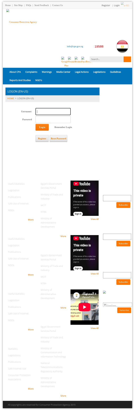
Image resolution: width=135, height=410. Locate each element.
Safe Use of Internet (18, 203)
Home (8, 5)
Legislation (13, 190)
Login (117, 5)
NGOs (11, 210)
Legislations (14, 355)
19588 (99, 46)
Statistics (12, 348)
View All (95, 219)
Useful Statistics (16, 183)
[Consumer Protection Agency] (21, 21)
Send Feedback (41, 5)
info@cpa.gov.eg (75, 46)
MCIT (43, 205)
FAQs (28, 5)
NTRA (43, 211)
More (31, 219)
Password (27, 119)
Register (106, 5)
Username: (26, 111)
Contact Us (57, 5)
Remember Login (63, 127)
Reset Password (58, 138)
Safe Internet (15, 368)
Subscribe (123, 204)
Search (127, 59)
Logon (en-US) (25, 98)
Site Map (18, 5)
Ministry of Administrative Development (48, 222)
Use (24, 368)
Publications (14, 197)
